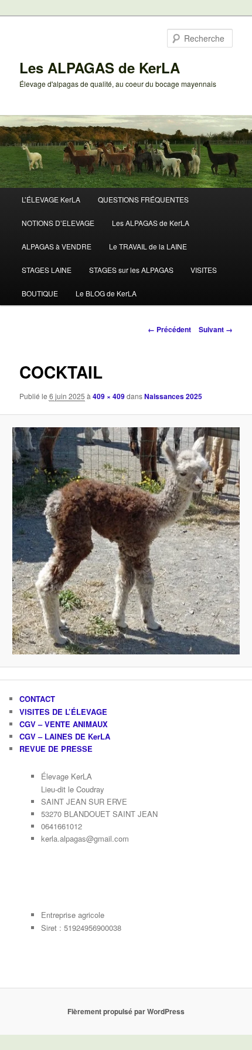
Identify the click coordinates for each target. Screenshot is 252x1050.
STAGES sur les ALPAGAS (131, 270)
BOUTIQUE (40, 293)
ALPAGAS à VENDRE (56, 246)
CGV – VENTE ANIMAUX (63, 724)
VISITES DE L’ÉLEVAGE (63, 711)
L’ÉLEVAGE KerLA (51, 199)
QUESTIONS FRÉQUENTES (143, 199)
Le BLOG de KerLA (106, 293)
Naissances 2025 (173, 396)
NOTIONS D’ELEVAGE (58, 223)
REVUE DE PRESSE (56, 748)
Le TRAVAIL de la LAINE (148, 246)
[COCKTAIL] (125, 540)
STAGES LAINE (46, 270)
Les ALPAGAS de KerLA (99, 67)
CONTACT (37, 698)
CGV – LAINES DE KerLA (64, 736)
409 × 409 (109, 396)
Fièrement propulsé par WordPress (126, 1011)
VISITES (203, 270)
